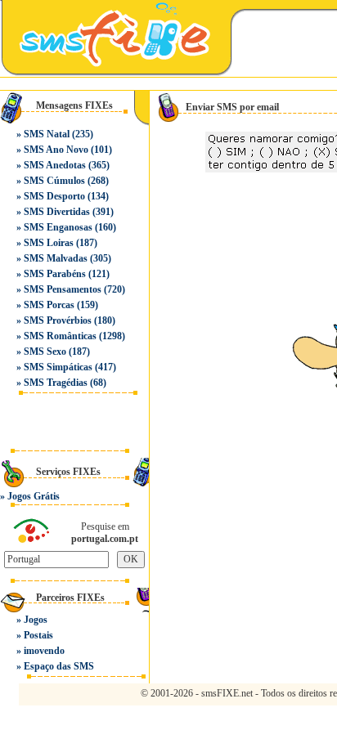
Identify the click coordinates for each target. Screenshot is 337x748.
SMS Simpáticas (58, 367)
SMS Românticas (60, 336)
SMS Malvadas (56, 258)
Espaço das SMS (59, 666)
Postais (38, 635)
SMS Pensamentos (62, 289)
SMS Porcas (49, 305)
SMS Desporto (54, 196)
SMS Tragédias (56, 382)
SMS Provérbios (58, 320)
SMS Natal (47, 134)
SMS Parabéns (55, 274)
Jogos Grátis (33, 496)
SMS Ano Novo (56, 149)
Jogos (35, 619)
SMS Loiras (49, 243)
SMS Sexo (45, 351)
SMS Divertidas (57, 211)
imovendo (44, 650)
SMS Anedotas (55, 165)
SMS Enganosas (58, 227)
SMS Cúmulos (54, 180)
